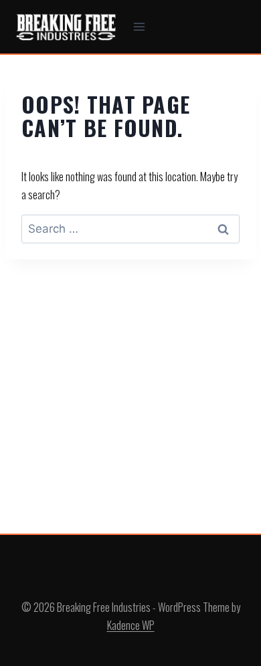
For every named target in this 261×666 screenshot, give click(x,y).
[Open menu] (139, 26)
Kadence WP (131, 625)
